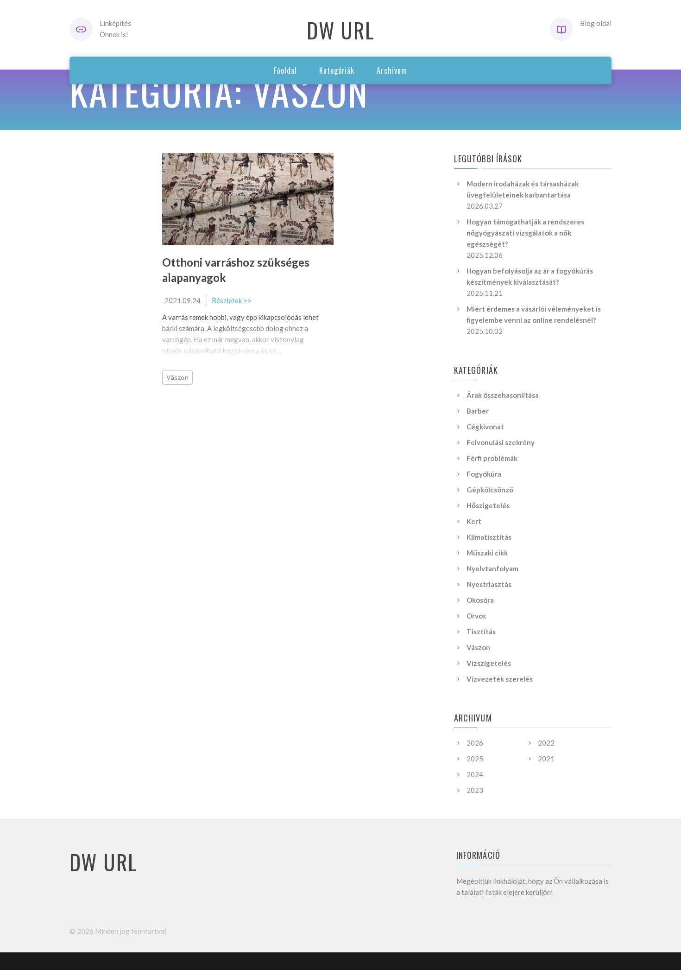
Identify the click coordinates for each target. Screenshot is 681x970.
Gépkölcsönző (490, 489)
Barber (478, 411)
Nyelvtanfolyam (492, 568)
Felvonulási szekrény (501, 442)
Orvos (476, 616)
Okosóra (480, 600)
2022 (546, 743)
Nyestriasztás (489, 584)
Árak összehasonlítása (503, 395)
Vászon (177, 377)
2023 (475, 790)
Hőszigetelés (488, 505)
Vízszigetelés (489, 663)
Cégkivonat (485, 426)
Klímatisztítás (489, 537)
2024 (475, 774)
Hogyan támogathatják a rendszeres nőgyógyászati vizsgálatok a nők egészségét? (525, 232)
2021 (546, 758)
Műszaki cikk (487, 553)
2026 (475, 743)
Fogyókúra (484, 474)
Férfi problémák (492, 458)
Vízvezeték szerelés (500, 679)
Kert (474, 521)
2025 (475, 758)
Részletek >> (232, 300)
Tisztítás (481, 631)
